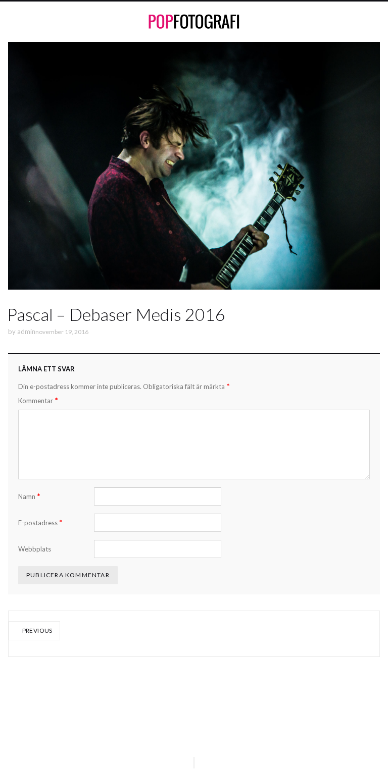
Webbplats (34, 549)
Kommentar (38, 400)
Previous (36, 630)
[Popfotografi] (194, 22)
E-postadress (40, 522)
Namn (29, 496)
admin (26, 331)
